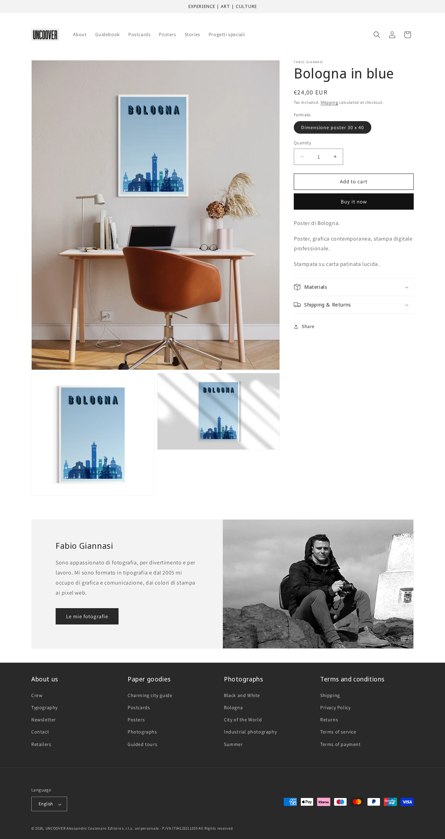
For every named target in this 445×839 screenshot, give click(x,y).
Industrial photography (250, 732)
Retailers (41, 744)
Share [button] (308, 326)
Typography (44, 707)
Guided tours (142, 744)
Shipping (329, 102)
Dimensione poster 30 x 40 (332, 127)
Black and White (242, 695)
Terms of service (338, 732)
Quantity (302, 143)
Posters (136, 719)
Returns (329, 719)
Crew (36, 695)
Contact (40, 732)
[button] (377, 34)
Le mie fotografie (87, 616)
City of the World (243, 719)
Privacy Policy (335, 707)
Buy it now (354, 201)
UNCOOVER (56, 828)
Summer (233, 744)
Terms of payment (340, 744)
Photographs (142, 732)
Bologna (233, 707)
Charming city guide (150, 695)
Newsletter (43, 719)
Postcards (139, 707)
